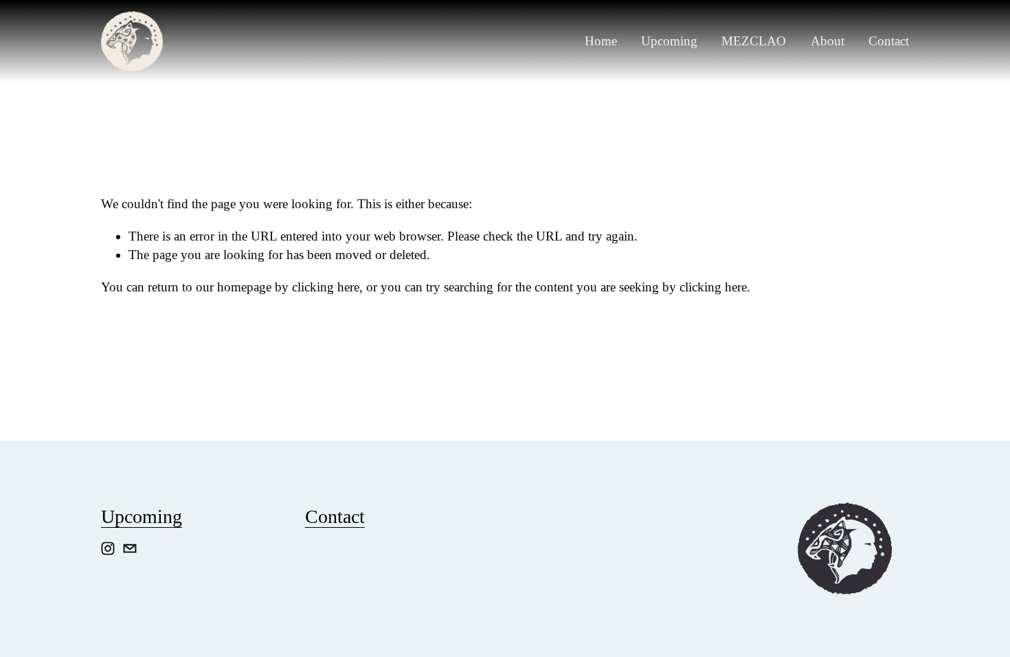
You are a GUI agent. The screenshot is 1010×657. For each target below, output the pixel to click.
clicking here (325, 287)
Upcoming (669, 41)
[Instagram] (108, 548)
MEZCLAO (753, 41)
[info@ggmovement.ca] (130, 548)
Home (601, 41)
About (827, 41)
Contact (888, 41)
